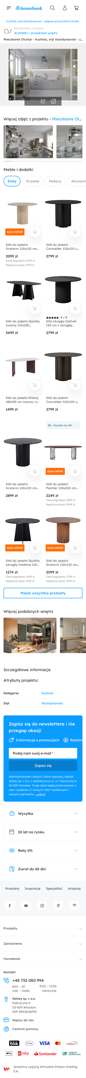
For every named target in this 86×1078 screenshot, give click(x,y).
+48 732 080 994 (28, 980)
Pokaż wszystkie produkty (43, 593)
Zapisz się (43, 765)
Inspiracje (32, 889)
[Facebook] (9, 905)
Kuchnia (47, 693)
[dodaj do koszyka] (35, 232)
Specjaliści (54, 889)
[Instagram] (42, 905)
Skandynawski (52, 703)
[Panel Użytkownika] (65, 8)
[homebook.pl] (29, 8)
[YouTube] (26, 905)
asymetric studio (29, 28)
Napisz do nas (23, 1020)
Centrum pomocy (25, 1029)
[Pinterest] (58, 905)
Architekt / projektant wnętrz (36, 33)
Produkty (12, 889)
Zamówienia (13, 944)
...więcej (40, 794)
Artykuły (74, 889)
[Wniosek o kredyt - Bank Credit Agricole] (71, 1053)
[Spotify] (74, 905)
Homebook (12, 959)
